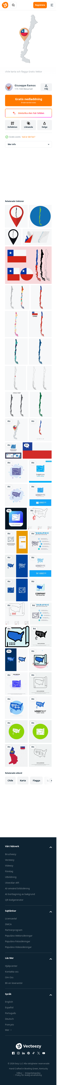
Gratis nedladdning (28, 100)
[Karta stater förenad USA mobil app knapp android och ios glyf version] (40, 646)
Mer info (12, 142)
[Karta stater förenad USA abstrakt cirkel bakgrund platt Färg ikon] (16, 1002)
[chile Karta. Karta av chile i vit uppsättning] (17, 455)
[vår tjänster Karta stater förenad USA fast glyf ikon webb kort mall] (16, 954)
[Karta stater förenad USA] (16, 1049)
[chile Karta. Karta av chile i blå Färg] (16, 428)
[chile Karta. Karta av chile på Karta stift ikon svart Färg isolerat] (37, 234)
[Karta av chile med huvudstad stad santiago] (39, 427)
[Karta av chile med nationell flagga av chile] (15, 344)
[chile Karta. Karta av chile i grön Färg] (16, 508)
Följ (46, 88)
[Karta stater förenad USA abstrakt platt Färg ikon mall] (16, 930)
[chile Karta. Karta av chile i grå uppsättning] (16, 481)
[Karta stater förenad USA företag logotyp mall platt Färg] (16, 813)
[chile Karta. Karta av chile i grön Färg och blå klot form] (16, 237)
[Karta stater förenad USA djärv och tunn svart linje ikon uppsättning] (17, 670)
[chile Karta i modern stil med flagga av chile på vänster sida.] (19, 258)
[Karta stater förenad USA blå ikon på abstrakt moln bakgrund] (16, 574)
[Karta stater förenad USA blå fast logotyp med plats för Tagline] (16, 646)
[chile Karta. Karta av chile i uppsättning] (17, 319)
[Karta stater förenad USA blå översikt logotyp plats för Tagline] (16, 765)
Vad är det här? (28, 137)
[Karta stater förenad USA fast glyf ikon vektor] (15, 905)
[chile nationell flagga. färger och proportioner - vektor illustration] (19, 554)
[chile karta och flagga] (39, 506)
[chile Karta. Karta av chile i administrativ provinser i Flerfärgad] (38, 345)
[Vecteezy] (5, 5)
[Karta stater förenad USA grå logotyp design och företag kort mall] (16, 693)
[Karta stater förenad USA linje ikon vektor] (16, 978)
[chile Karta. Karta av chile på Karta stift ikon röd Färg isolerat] (16, 214)
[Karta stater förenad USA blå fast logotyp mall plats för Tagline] (16, 598)
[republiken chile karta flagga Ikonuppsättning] (28, 286)
